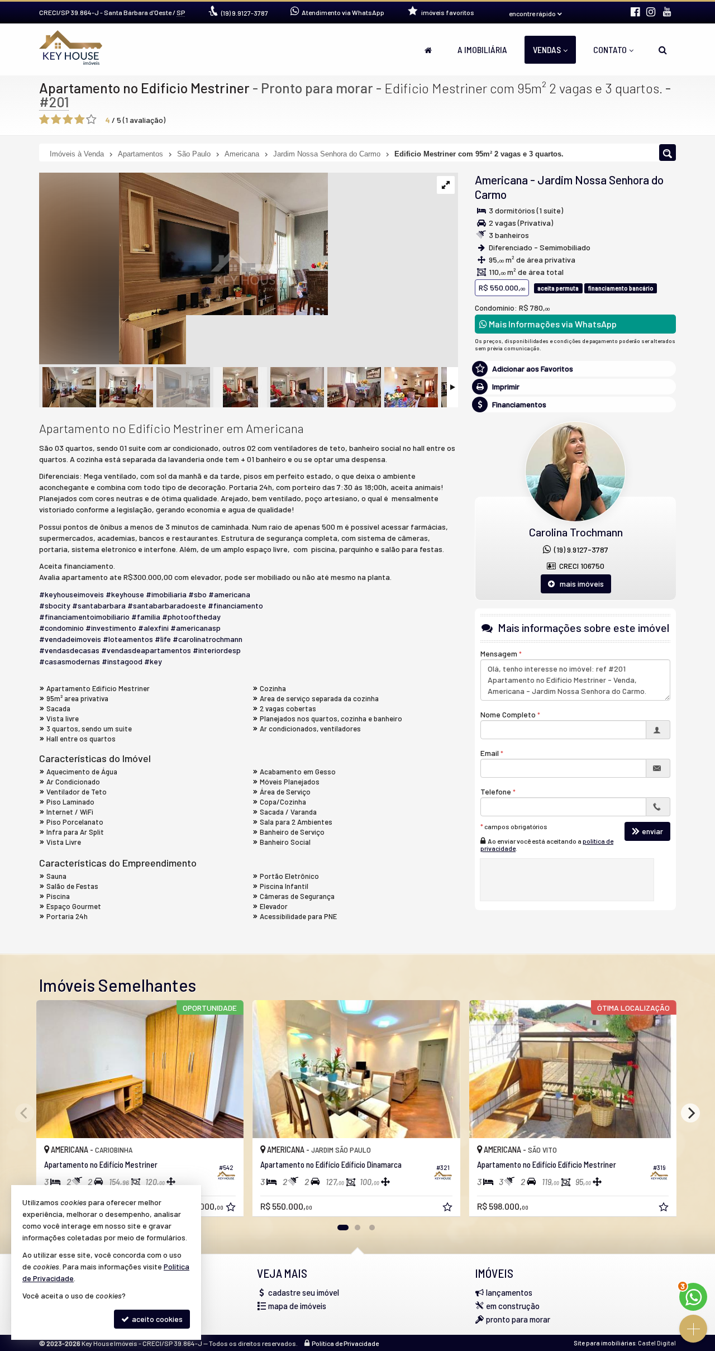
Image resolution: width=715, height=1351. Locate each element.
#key (153, 661)
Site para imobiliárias (604, 1343)
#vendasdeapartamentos (146, 650)
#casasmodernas (69, 661)
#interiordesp (217, 650)
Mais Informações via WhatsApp (552, 323)
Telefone (495, 791)
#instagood (122, 661)
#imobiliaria (166, 594)
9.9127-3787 (244, 13)
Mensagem (498, 653)
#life (163, 639)
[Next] (690, 1112)
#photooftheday (191, 616)
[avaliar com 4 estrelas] (79, 119)
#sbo (197, 594)
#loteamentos (128, 639)
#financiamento (235, 605)
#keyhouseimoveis (71, 594)
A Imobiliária (482, 49)
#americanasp (195, 627)
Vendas (547, 49)
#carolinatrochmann (207, 639)
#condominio (61, 627)
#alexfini (153, 627)
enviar (652, 831)
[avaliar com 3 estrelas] (68, 119)
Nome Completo (508, 714)
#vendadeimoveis (70, 639)
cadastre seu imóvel (303, 1292)
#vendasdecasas (69, 650)
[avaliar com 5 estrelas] (91, 119)
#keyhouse (125, 594)
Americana (501, 180)
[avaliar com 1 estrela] (44, 119)
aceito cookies (156, 1319)
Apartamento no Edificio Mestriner (144, 87)
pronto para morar (518, 1319)
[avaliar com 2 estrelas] (56, 119)
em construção (513, 1306)
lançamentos (509, 1292)
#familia (145, 616)
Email (489, 753)
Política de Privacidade (345, 1343)
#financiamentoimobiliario (84, 616)
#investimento (110, 627)
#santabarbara (99, 605)
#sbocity (54, 605)
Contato (610, 49)
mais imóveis (579, 583)
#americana (229, 594)
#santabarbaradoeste (166, 605)
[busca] (662, 50)
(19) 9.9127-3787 (579, 549)
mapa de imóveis (297, 1306)
